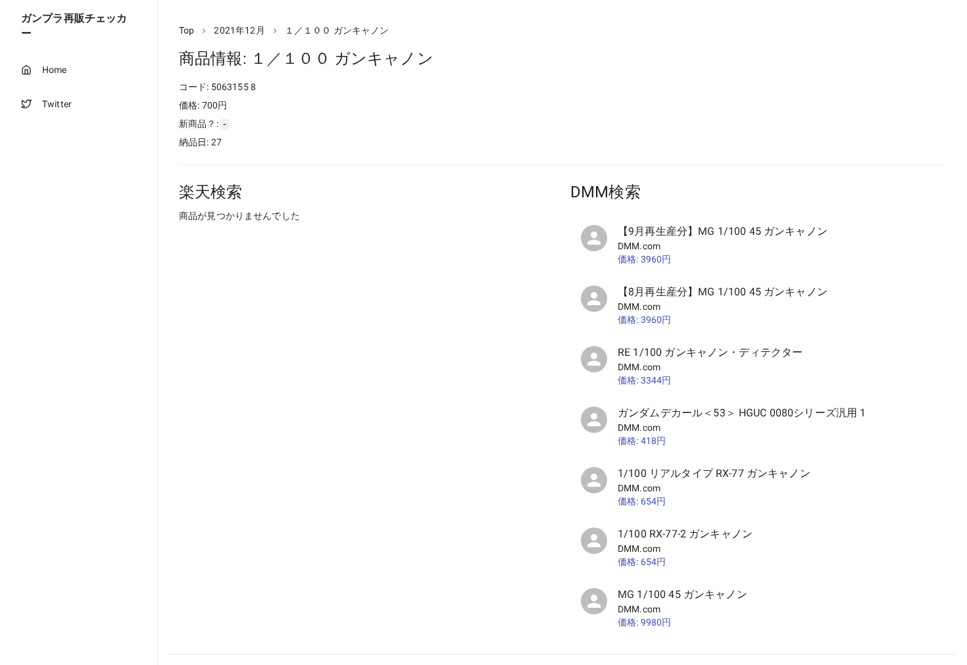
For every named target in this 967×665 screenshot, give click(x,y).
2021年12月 (239, 30)
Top (186, 30)
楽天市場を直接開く (237, 240)
